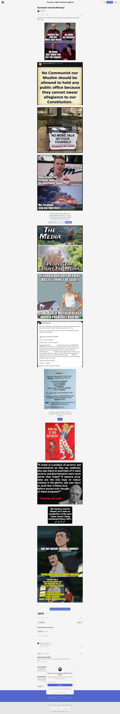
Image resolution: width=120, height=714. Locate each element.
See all (39, 686)
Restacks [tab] (45, 631)
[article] (60, 660)
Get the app (66, 708)
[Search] (102, 2)
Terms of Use (66, 687)
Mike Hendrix (42, 10)
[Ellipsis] (82, 643)
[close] (72, 668)
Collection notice (68, 705)
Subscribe (109, 2)
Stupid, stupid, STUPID (44, 657)
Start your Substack (56, 708)
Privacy (59, 705)
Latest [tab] (42, 653)
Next (79, 622)
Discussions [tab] (46, 653)
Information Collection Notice (59, 689)
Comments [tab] (40, 631)
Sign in (116, 2)
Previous (42, 622)
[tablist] (42, 631)
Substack (54, 711)
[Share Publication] (104, 2)
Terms (63, 705)
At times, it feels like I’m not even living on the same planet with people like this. (53, 659)
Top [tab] (38, 653)
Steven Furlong (43, 643)
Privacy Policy (69, 689)
